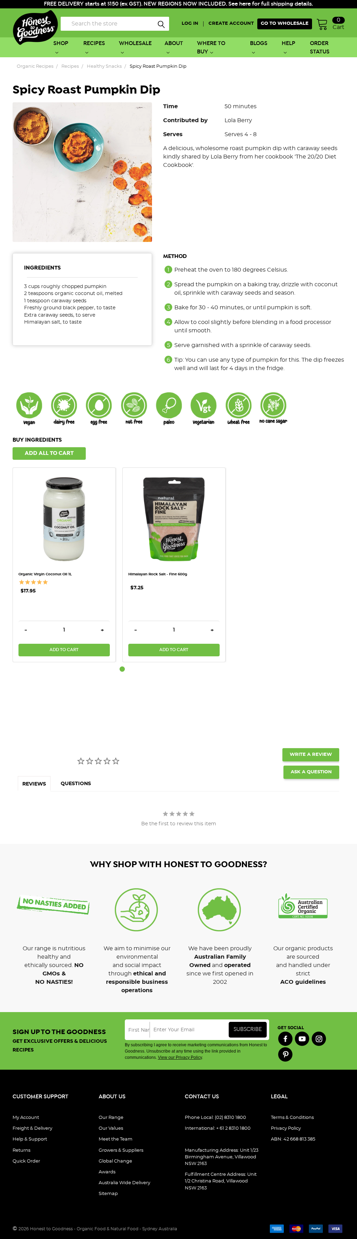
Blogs (258, 43)
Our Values (111, 1128)
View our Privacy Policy (180, 1057)
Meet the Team (115, 1139)
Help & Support (30, 1139)
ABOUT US (112, 1096)
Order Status (319, 48)
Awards (107, 1172)
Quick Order (26, 1161)
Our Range (111, 1117)
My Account (26, 1117)
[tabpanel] (67, 564)
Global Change (115, 1161)
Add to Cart (64, 650)
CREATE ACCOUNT (231, 23)
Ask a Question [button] (311, 772)
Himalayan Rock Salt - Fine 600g (157, 574)
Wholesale (135, 43)
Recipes (94, 43)
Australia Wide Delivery (124, 1183)
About (174, 43)
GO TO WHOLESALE (285, 23)
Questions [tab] (76, 783)
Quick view (64, 482)
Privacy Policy (286, 1128)
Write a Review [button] (311, 754)
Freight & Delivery (32, 1128)
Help (288, 43)
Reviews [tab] (34, 784)
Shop (60, 43)
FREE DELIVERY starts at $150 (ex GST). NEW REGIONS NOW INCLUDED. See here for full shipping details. (178, 4)
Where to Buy (211, 48)
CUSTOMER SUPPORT (40, 1096)
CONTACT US (202, 1096)
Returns (21, 1150)
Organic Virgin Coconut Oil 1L (45, 574)
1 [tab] (122, 669)
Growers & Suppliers (121, 1150)
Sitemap (108, 1194)
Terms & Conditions (292, 1117)
